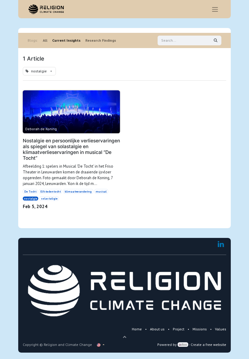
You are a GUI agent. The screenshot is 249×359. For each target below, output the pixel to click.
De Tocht (30, 191)
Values (220, 329)
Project (178, 329)
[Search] (215, 40)
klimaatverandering (78, 191)
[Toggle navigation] (215, 9)
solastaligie (49, 198)
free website (216, 344)
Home (137, 329)
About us (157, 329)
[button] (124, 336)
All (45, 40)
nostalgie (30, 198)
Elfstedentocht (50, 191)
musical (101, 191)
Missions (200, 329)
